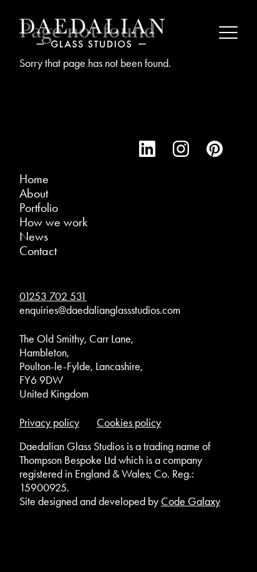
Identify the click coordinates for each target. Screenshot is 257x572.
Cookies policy (129, 422)
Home (34, 178)
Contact (38, 250)
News (33, 236)
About (33, 193)
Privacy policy (49, 422)
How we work (53, 221)
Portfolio (38, 207)
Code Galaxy (190, 501)
